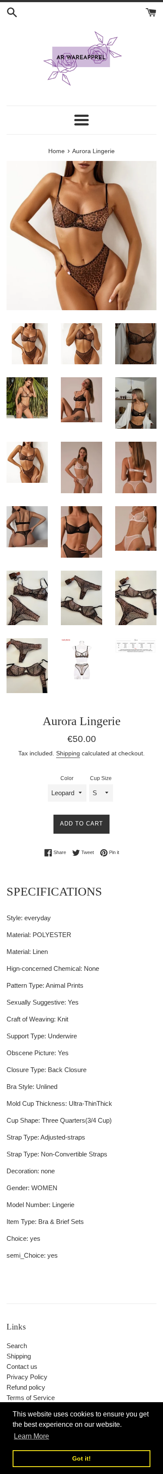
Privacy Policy (27, 1377)
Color (66, 778)
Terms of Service (31, 1397)
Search (17, 1345)
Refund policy (26, 1387)
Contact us (22, 1366)
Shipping (68, 753)
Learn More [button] (31, 1436)
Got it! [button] (81, 1458)
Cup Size (101, 778)
